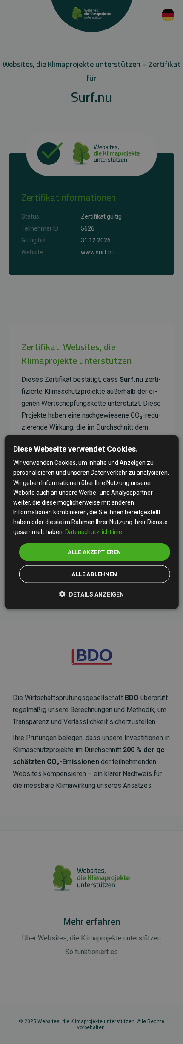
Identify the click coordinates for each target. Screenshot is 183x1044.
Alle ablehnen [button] (94, 574)
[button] (91, 593)
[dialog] (92, 522)
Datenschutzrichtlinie (93, 531)
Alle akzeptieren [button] (94, 552)
